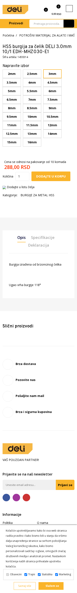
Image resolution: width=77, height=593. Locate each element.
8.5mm (32, 108)
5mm (12, 91)
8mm (12, 108)
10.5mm (52, 117)
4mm (32, 82)
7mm (32, 99)
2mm (12, 74)
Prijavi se (65, 485)
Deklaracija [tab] (38, 245)
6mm (52, 91)
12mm (52, 125)
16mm (32, 142)
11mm (11, 125)
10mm (32, 117)
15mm (11, 142)
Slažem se (52, 586)
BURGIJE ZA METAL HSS (37, 195)
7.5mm (52, 99)
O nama (42, 523)
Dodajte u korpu (51, 176)
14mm (52, 134)
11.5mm (32, 125)
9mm (52, 108)
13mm (32, 134)
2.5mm (32, 74)
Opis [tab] (21, 237)
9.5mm (12, 117)
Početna (8, 35)
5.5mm (32, 91)
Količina (8, 176)
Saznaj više (24, 586)
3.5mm (12, 82)
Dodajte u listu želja (20, 187)
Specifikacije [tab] (43, 237)
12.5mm (12, 134)
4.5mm (52, 82)
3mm (52, 74)
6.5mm (12, 99)
